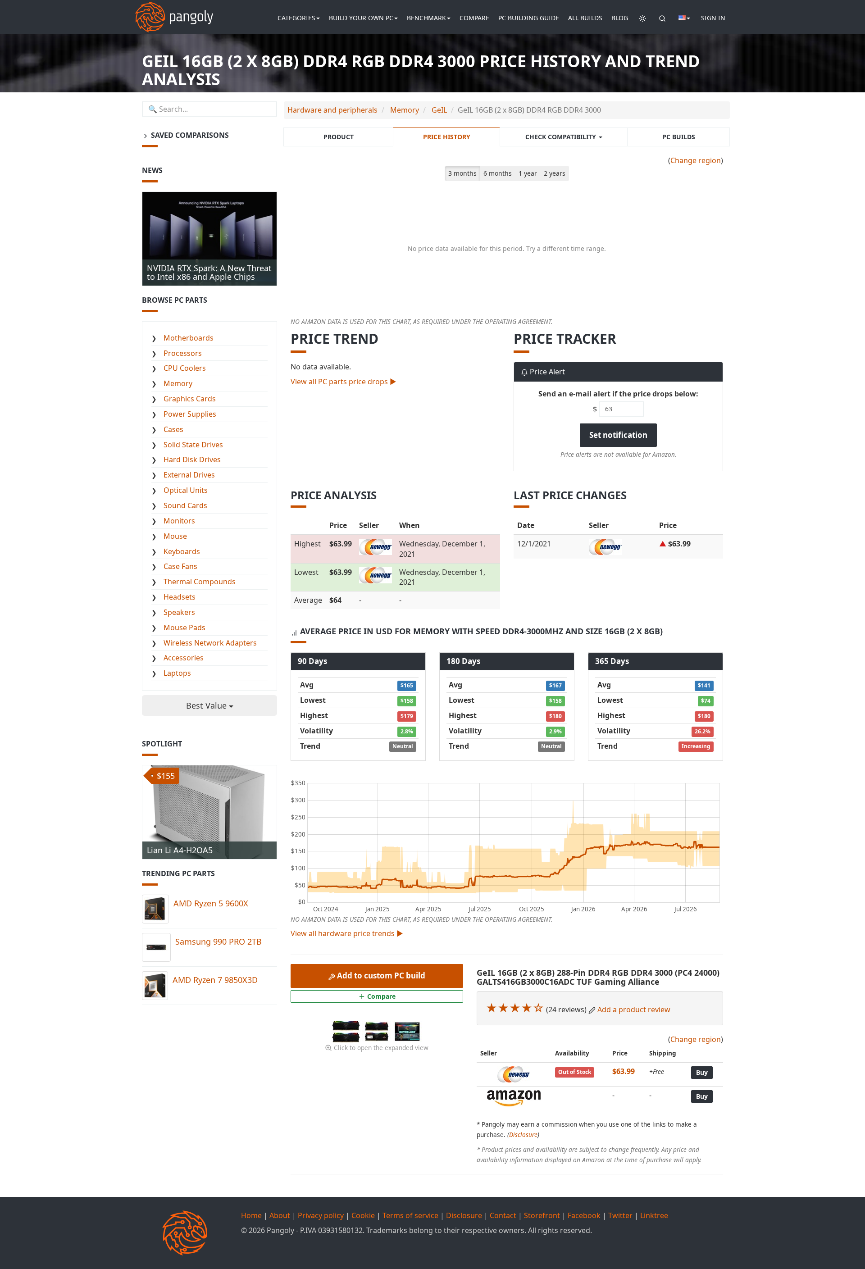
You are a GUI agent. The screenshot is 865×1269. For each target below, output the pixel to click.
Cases (173, 429)
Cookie (363, 1215)
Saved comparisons (189, 135)
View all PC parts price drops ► (343, 382)
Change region (695, 160)
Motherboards (189, 338)
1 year (528, 173)
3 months (462, 173)
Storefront (542, 1215)
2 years (554, 173)
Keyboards (182, 551)
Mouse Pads (184, 627)
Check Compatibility (561, 136)
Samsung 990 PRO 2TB (218, 941)
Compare (474, 18)
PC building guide (528, 18)
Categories (296, 18)
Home (251, 1215)
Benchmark (426, 18)
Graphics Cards (190, 399)
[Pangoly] (174, 11)
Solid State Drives (193, 445)
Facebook (584, 1215)
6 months (497, 173)
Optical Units (186, 490)
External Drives (189, 475)
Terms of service (410, 1215)
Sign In (713, 18)
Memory (178, 383)
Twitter (620, 1215)
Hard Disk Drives (192, 459)
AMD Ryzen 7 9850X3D (215, 979)
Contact (503, 1215)
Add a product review (633, 1009)
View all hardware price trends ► (347, 933)
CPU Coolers (185, 368)
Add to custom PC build (380, 975)
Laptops (177, 673)
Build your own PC (361, 18)
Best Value (207, 705)
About (279, 1215)
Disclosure (523, 1134)
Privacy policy (321, 1215)
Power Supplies (190, 414)
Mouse (175, 536)
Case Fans (180, 566)
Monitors (179, 521)
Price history (446, 136)
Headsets (180, 597)
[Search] (662, 18)
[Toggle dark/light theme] (642, 18)
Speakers (179, 612)
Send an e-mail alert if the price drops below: (618, 394)
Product (338, 136)
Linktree (654, 1215)
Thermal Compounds (200, 582)
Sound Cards (185, 505)
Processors (183, 353)
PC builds (678, 136)
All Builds (585, 18)
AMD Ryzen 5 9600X (210, 903)
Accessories (184, 658)
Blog (619, 18)
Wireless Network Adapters (210, 643)
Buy (702, 1072)
